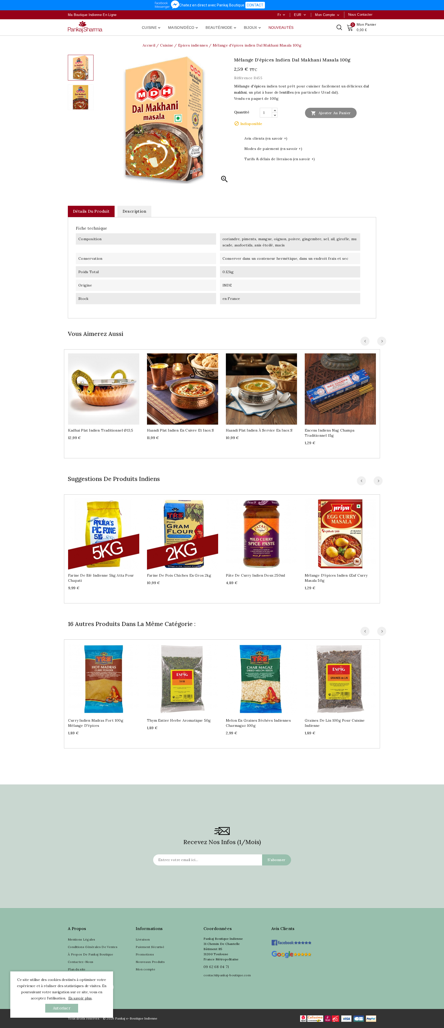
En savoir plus (80, 998)
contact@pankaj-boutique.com (227, 975)
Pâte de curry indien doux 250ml (255, 575)
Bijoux (253, 27)
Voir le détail (108, 386)
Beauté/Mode (221, 27)
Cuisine (151, 27)
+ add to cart (98, 386)
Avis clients (283, 928)
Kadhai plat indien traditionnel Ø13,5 (100, 430)
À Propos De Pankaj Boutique (90, 954)
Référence (243, 78)
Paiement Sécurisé (150, 947)
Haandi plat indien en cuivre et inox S (180, 430)
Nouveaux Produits (150, 962)
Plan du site (77, 969)
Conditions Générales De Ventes (92, 947)
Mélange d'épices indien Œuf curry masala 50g (336, 578)
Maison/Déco (183, 27)
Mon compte (145, 969)
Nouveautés (281, 27)
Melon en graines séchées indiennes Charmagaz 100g (258, 723)
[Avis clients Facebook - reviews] (291, 941)
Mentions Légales (81, 939)
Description (134, 211)
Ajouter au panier (331, 113)
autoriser (61, 1008)
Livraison (143, 939)
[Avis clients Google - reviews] (291, 954)
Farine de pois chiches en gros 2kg (179, 575)
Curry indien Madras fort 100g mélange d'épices (95, 723)
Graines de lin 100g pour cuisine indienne (335, 723)
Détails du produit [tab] (91, 211)
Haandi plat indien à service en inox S (259, 430)
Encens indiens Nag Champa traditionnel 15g (329, 433)
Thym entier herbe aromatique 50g (179, 720)
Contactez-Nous (80, 962)
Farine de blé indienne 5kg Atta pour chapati (101, 578)
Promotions (145, 954)
